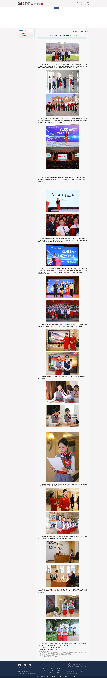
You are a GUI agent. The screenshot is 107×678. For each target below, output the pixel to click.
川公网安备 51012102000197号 (69, 676)
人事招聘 (87, 2)
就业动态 (24, 33)
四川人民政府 (84, 2)
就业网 (80, 2)
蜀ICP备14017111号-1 (58, 676)
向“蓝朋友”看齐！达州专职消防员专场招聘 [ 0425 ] (51, 647)
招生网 (77, 2)
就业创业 (82, 31)
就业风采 (24, 35)
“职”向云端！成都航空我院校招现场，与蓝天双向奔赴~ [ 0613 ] (53, 649)
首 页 (78, 31)
